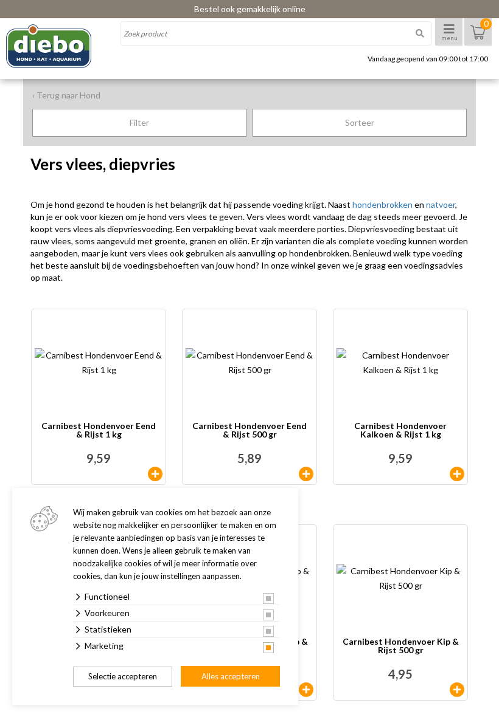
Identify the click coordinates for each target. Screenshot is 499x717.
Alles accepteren (230, 676)
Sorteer (359, 122)
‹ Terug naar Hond (66, 95)
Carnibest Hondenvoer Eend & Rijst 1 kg (98, 430)
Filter (139, 122)
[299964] (457, 474)
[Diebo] (59, 46)
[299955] (457, 689)
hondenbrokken (382, 204)
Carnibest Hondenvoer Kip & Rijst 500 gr (401, 646)
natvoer (440, 204)
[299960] (155, 474)
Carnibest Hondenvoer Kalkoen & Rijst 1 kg (400, 430)
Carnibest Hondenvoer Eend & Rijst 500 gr (249, 430)
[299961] (306, 474)
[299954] (306, 689)
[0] (478, 38)
